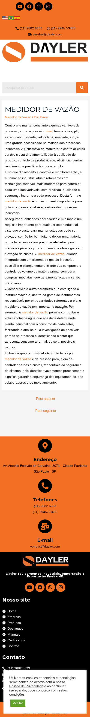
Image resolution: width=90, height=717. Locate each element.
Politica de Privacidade (26, 686)
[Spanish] (17, 18)
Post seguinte (45, 411)
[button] (45, 72)
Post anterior (45, 399)
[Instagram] (48, 6)
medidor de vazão (18, 201)
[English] (5, 18)
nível (48, 131)
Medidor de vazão (18, 117)
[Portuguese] (11, 18)
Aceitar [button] (18, 703)
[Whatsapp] (39, 6)
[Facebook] (29, 6)
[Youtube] (20, 6)
